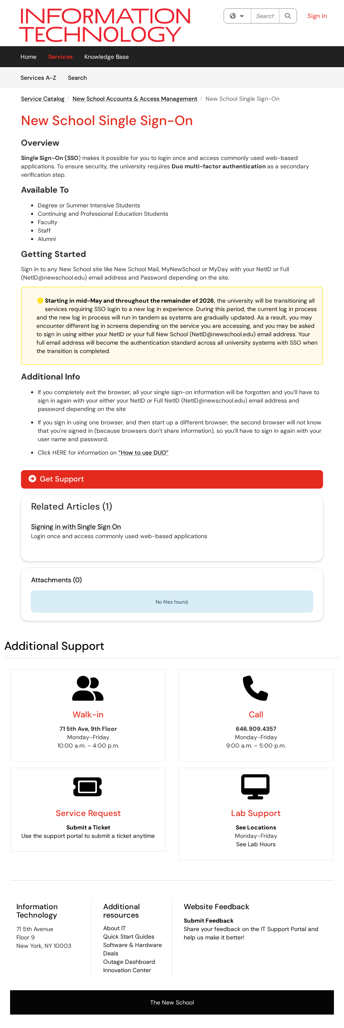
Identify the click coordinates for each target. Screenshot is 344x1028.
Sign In (317, 16)
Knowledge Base (106, 56)
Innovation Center (127, 970)
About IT (114, 928)
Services (60, 56)
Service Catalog (43, 98)
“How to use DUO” (143, 452)
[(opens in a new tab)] (104, 25)
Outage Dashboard (129, 961)
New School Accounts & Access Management (135, 98)
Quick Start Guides (128, 936)
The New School (172, 1002)
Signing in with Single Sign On (76, 526)
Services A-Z (38, 77)
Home (28, 56)
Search (80, 77)
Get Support (61, 479)
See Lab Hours (256, 844)
